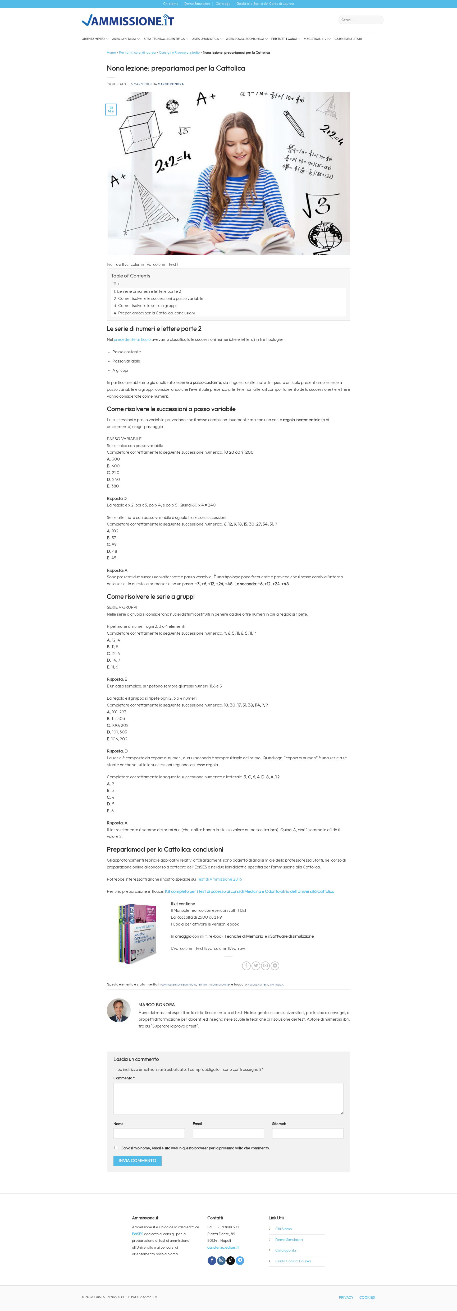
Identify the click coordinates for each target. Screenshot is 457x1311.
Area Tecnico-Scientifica (164, 39)
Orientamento (93, 39)
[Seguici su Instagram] (221, 1260)
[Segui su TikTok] (230, 1260)
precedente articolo (132, 339)
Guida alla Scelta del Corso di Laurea (265, 4)
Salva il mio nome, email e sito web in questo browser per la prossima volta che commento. (195, 1148)
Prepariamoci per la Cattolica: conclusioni (156, 313)
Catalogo (223, 4)
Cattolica (276, 984)
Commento (124, 1078)
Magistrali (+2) (315, 39)
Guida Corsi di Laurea (293, 1261)
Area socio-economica (245, 39)
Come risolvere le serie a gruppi (147, 306)
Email (197, 1124)
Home (111, 52)
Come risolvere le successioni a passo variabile (160, 298)
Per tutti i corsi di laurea (137, 52)
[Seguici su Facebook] (212, 1260)
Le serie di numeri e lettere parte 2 (149, 291)
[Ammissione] (128, 20)
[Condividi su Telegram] (275, 965)
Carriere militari (348, 39)
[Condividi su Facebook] (246, 965)
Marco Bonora (171, 84)
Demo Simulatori (197, 4)
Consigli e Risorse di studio (179, 52)
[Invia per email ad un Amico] (265, 965)
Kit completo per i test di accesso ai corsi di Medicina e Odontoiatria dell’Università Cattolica (249, 891)
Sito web (279, 1124)
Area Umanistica (205, 39)
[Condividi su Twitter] (256, 965)
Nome (118, 1124)
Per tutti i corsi (284, 39)
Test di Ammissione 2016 (219, 879)
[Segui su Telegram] (240, 1260)
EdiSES (137, 1234)
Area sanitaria (124, 39)
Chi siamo (170, 4)
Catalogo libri (286, 1250)
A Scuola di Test (258, 984)
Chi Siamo (283, 1229)
